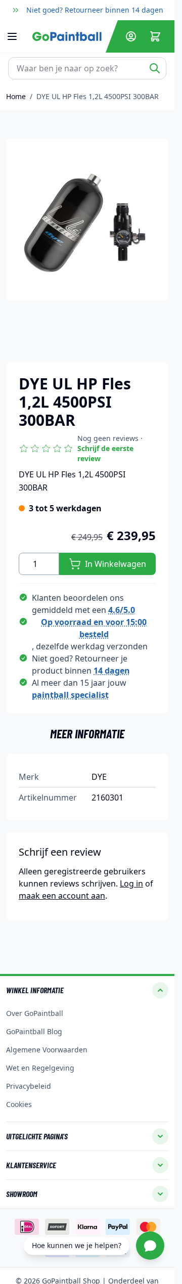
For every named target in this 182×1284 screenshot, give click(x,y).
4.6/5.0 (121, 609)
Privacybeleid (28, 1086)
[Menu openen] (17, 36)
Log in (131, 883)
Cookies (19, 1104)
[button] (87, 448)
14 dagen (112, 670)
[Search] (155, 68)
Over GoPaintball (34, 1013)
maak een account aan (62, 895)
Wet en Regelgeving (40, 1068)
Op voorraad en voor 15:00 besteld (94, 628)
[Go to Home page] (67, 36)
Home (16, 96)
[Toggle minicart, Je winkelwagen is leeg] (155, 36)
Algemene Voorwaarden (46, 1049)
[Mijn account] (131, 36)
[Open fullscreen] (87, 219)
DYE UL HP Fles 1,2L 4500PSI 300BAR (97, 96)
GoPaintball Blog (34, 1031)
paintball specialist (70, 694)
